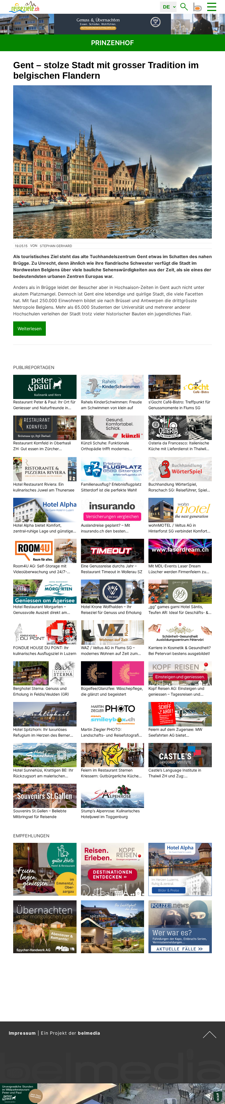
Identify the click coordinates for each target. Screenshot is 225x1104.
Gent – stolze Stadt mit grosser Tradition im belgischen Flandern (106, 70)
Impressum (22, 1033)
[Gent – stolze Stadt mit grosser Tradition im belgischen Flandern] (112, 162)
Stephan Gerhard (56, 246)
